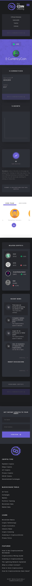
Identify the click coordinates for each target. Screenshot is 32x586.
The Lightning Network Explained (14, 562)
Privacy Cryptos (7, 473)
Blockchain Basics (8, 520)
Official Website (16, 17)
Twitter (16, 23)
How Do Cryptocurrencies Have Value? (16, 571)
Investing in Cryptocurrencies (12, 535)
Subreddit (16, 20)
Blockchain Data (7, 504)
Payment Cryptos (8, 464)
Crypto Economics (8, 526)
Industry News (7, 529)
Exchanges (6, 495)
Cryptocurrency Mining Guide (12, 556)
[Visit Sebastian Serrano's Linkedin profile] (14, 225)
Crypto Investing (8, 532)
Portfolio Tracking (8, 501)
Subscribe (15, 434)
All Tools (5, 492)
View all (22, 358)
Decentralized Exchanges (11, 479)
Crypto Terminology (9, 523)
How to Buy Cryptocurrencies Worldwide (12, 552)
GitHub (16, 26)
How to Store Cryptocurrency (12, 568)
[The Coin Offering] (16, 451)
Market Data (6, 507)
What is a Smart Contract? (11, 565)
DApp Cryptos (7, 467)
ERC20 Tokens (7, 476)
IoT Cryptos (6, 470)
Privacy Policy (7, 538)
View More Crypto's (16, 384)
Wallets (4, 498)
